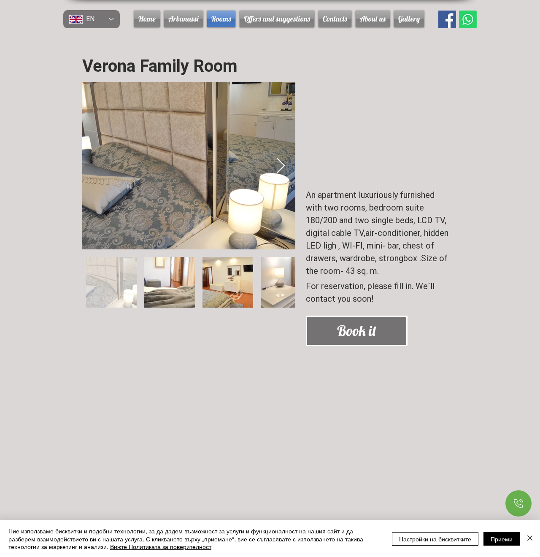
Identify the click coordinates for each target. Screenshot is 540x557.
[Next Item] (281, 166)
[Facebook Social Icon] (447, 19)
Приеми (502, 539)
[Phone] (518, 503)
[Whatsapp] (468, 19)
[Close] (530, 538)
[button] (277, 19)
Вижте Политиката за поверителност (160, 546)
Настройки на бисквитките (435, 539)
